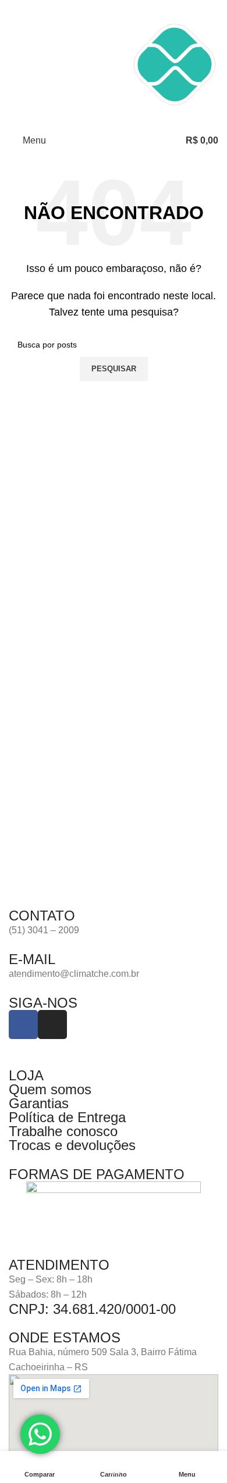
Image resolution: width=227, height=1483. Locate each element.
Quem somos (50, 1089)
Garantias (39, 1103)
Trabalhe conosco (63, 1131)
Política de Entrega (67, 1117)
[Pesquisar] (169, 140)
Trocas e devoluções (72, 1145)
